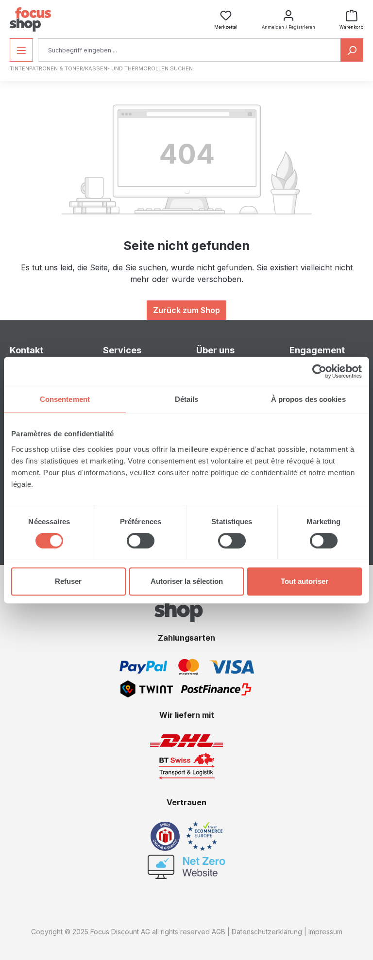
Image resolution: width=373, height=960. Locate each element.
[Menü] (21, 50)
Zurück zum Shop (186, 310)
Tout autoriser (304, 581)
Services (122, 350)
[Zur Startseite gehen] (30, 19)
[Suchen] (351, 50)
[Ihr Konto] (288, 12)
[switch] (140, 540)
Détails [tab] (187, 399)
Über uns (215, 350)
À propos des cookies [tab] (308, 399)
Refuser (68, 581)
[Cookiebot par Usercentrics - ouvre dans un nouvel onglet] (319, 371)
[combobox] (189, 50)
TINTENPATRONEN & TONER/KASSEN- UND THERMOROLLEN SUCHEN (101, 68)
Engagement (317, 350)
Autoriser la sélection (187, 581)
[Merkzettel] (226, 12)
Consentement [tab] (65, 399)
